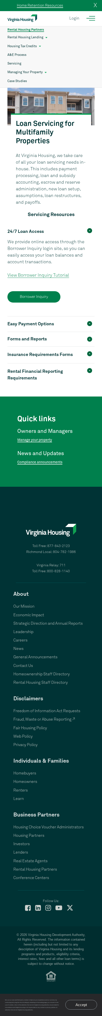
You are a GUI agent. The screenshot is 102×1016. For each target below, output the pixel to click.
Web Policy (23, 736)
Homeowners (25, 782)
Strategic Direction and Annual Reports (48, 623)
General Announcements (35, 657)
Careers (20, 640)
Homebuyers (24, 773)
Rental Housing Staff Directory (40, 683)
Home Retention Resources (40, 5)
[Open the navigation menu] (91, 18)
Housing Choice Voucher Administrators (48, 827)
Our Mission (23, 606)
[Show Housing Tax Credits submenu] (40, 46)
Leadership (23, 632)
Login (74, 18)
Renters (20, 790)
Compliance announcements (39, 462)
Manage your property (34, 440)
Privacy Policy (25, 745)
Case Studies (17, 81)
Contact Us (23, 666)
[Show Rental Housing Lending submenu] (46, 37)
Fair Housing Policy (30, 728)
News (18, 649)
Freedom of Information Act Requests (46, 711)
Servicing (14, 63)
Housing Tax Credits (22, 46)
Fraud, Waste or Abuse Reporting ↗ (44, 719)
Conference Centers (31, 878)
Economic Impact (28, 615)
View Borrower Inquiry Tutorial (38, 275)
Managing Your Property (25, 72)
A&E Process (16, 55)
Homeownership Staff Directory (41, 674)
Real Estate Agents (30, 861)
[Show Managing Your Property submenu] (46, 72)
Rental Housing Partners (25, 29)
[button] (51, 231)
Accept (81, 1005)
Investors (21, 844)
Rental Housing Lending (25, 37)
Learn (18, 799)
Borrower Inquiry (34, 297)
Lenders (20, 852)
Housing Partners (28, 836)
